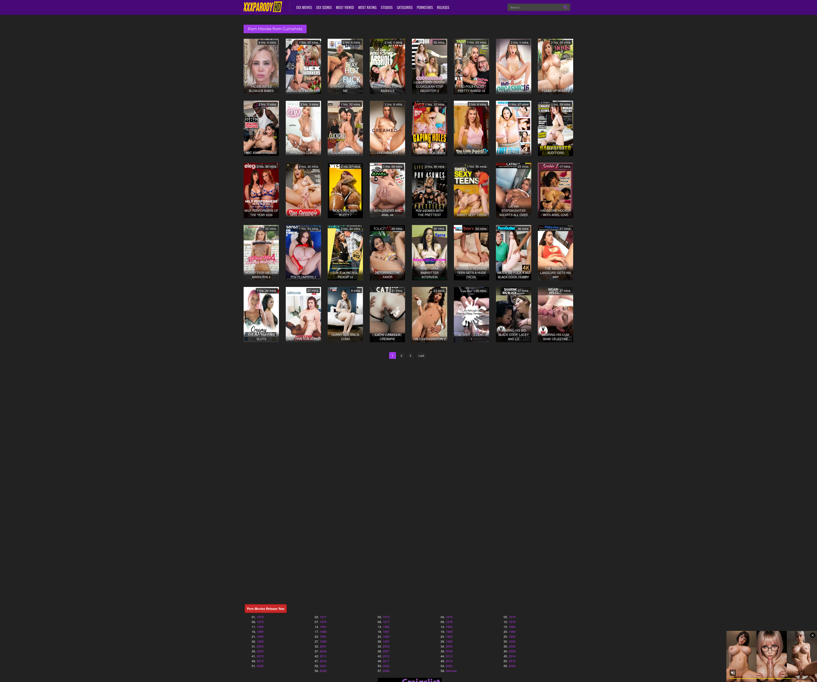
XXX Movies (304, 7)
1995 (260, 641)
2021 (323, 666)
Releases (443, 7)
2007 (386, 651)
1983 (449, 627)
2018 (449, 661)
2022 (386, 666)
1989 (512, 631)
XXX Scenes (324, 7)
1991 (323, 636)
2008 (449, 651)
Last (421, 355)
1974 (512, 617)
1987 (386, 631)
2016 (323, 661)
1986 (323, 631)
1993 (449, 636)
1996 (323, 641)
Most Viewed (345, 7)
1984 (512, 627)
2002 (386, 646)
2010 (260, 656)
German (451, 671)
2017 (386, 661)
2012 (386, 656)
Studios (387, 7)
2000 (260, 646)
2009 (512, 651)
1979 (512, 622)
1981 (323, 627)
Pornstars (425, 7)
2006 (323, 651)
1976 (323, 622)
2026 (386, 671)
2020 (260, 666)
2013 (449, 656)
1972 (386, 617)
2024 (512, 666)
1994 (512, 636)
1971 (323, 617)
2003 (449, 646)
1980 (260, 627)
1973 (449, 617)
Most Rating (367, 7)
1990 (260, 636)
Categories (405, 7)
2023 (449, 666)
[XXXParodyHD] (263, 6)
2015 (260, 661)
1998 (449, 641)
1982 (386, 627)
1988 (449, 631)
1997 (386, 641)
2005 (260, 651)
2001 (323, 646)
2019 (512, 661)
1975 (260, 622)
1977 (386, 622)
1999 (512, 641)
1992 (386, 636)
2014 (512, 656)
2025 (323, 671)
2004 (512, 646)
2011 (323, 656)
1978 (449, 622)
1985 (260, 631)
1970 (260, 617)
